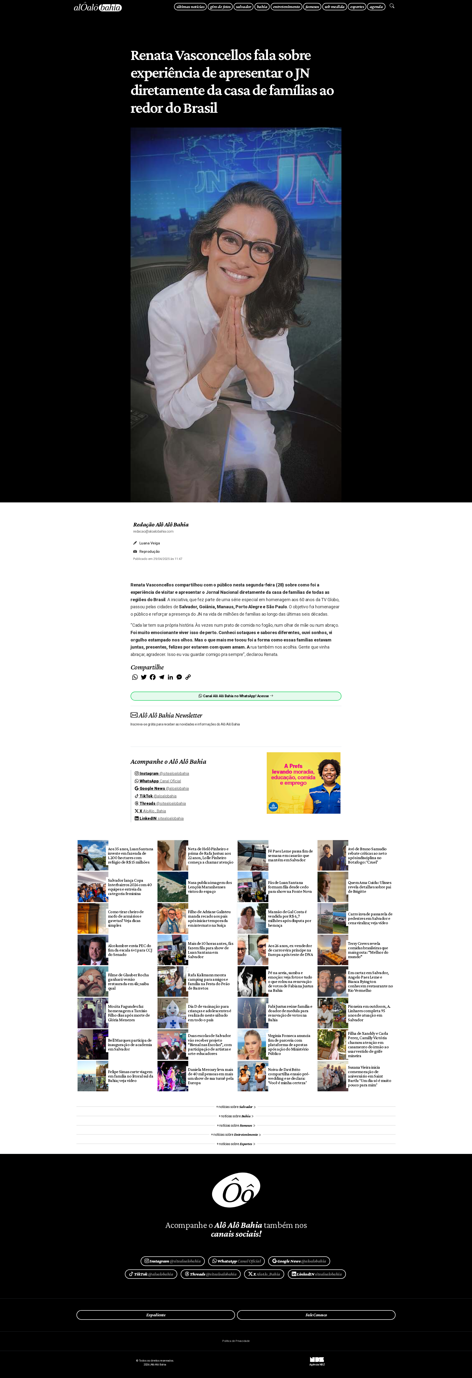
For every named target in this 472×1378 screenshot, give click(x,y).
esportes (357, 6)
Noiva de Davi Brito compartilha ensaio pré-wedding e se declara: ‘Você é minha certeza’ (289, 1076)
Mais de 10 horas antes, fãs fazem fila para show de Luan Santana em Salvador (210, 950)
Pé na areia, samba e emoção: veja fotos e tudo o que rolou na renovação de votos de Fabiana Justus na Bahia (290, 981)
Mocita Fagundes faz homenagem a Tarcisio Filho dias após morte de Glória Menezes (129, 1013)
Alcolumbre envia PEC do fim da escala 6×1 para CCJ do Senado (130, 950)
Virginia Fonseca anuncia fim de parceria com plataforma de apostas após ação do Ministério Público (289, 1044)
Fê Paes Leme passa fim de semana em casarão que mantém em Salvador (290, 855)
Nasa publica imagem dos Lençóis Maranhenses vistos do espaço (210, 887)
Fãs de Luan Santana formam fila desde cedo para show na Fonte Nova (290, 887)
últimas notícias (190, 6)
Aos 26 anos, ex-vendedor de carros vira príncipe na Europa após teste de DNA (290, 950)
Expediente (155, 1314)
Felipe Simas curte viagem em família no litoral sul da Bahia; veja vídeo (130, 1076)
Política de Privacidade (236, 1341)
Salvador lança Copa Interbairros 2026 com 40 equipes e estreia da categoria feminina (130, 887)
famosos (312, 6)
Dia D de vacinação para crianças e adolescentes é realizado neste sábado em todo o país (209, 1013)
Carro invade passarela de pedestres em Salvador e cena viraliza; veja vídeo (370, 918)
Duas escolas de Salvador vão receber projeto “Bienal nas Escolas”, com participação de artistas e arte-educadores (210, 1044)
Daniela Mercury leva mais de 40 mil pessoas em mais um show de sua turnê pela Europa (211, 1076)
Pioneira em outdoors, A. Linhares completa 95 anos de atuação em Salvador (369, 1013)
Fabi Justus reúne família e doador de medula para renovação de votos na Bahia (290, 1013)
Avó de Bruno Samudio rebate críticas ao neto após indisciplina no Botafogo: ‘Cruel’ (367, 855)
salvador (243, 6)
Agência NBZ (317, 1362)
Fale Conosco (316, 1314)
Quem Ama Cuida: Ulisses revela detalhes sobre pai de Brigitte (369, 887)
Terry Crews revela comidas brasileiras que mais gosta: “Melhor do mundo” (368, 950)
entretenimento (286, 6)
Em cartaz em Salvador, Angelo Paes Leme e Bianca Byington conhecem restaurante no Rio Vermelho (370, 981)
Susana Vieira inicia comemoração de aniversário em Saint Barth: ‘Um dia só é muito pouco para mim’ (369, 1076)
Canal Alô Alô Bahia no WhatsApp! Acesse (236, 696)
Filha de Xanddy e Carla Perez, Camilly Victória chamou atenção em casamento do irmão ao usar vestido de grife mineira (368, 1044)
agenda (376, 6)
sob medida (335, 6)
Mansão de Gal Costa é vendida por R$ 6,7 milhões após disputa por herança (289, 918)
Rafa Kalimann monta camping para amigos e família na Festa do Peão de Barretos (209, 981)
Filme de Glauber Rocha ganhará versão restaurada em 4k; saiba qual (128, 981)
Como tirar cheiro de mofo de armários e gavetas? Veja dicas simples (126, 918)
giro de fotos (220, 6)
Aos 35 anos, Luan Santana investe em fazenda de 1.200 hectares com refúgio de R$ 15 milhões (130, 855)
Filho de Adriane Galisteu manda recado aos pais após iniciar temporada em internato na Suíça (209, 918)
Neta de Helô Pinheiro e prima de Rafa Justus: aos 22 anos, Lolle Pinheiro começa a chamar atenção (210, 855)
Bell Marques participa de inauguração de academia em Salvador (130, 1044)
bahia (262, 6)
